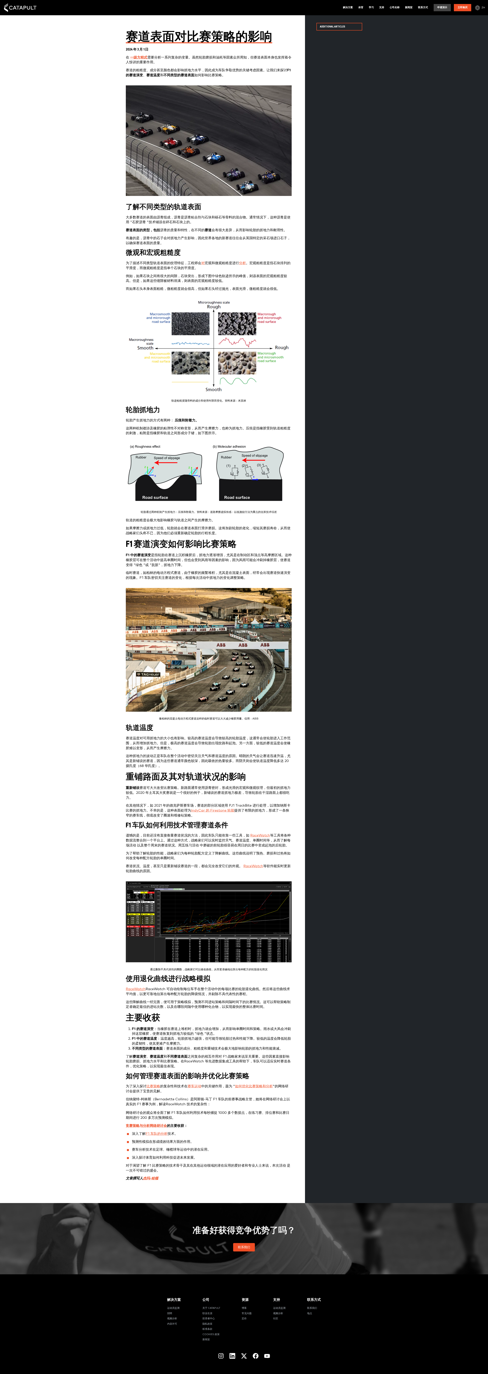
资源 (245, 1300)
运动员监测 (173, 1308)
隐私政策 (207, 1324)
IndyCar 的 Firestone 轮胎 (212, 810)
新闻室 (409, 7)
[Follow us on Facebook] (255, 1356)
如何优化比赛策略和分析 (254, 1086)
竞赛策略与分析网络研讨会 (146, 1126)
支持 (381, 7)
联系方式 (423, 7)
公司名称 (395, 7)
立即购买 (463, 7)
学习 (371, 7)
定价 (244, 1318)
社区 (275, 1318)
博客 (244, 1308)
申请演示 (442, 7)
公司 (205, 1300)
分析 (242, 263)
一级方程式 (138, 57)
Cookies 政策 (211, 1334)
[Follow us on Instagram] (221, 1356)
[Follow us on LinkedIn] (232, 1356)
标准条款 (207, 1329)
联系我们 (312, 1308)
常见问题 (247, 1313)
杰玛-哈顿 (150, 1178)
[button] (244, 1247)
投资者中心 (208, 1318)
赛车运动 (194, 1086)
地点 (309, 1313)
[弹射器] (20, 7)
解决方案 (348, 7)
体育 (360, 7)
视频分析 (172, 1318)
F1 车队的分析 (157, 1134)
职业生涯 (207, 1313)
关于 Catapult (211, 1308)
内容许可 (172, 1324)
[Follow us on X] (244, 1355)
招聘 (169, 1313)
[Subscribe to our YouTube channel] (267, 1355)
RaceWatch (260, 835)
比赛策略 (153, 1086)
